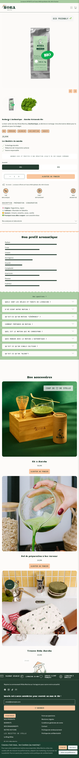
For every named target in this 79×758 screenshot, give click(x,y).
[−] (10, 176)
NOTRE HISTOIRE (10, 730)
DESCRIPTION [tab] (7, 203)
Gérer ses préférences (68, 752)
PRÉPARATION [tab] (19, 203)
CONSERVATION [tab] (31, 203)
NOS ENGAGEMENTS (11, 726)
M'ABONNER (9, 716)
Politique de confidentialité (51, 733)
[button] (11, 104)
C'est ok (62, 747)
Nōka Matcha (13, 741)
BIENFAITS (7, 723)
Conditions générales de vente (52, 723)
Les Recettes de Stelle (15, 733)
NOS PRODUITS (9, 719)
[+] (18, 176)
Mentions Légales (48, 719)
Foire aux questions (48, 716)
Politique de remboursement (52, 730)
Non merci (73, 747)
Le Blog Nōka (8, 737)
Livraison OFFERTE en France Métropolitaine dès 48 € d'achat (39, 1)
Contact (44, 726)
